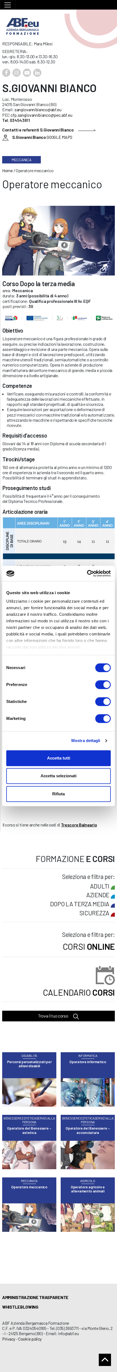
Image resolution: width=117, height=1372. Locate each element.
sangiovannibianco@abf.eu (37, 109)
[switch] (103, 684)
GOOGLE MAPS (42, 137)
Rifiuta (58, 793)
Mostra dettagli (85, 740)
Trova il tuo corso (53, 1015)
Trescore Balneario (79, 824)
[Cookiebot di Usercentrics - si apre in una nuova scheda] (87, 573)
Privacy (8, 1338)
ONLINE (89, 946)
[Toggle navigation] (7, 5)
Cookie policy (30, 1338)
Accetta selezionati (58, 775)
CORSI (79, 992)
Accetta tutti (58, 758)
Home (7, 170)
